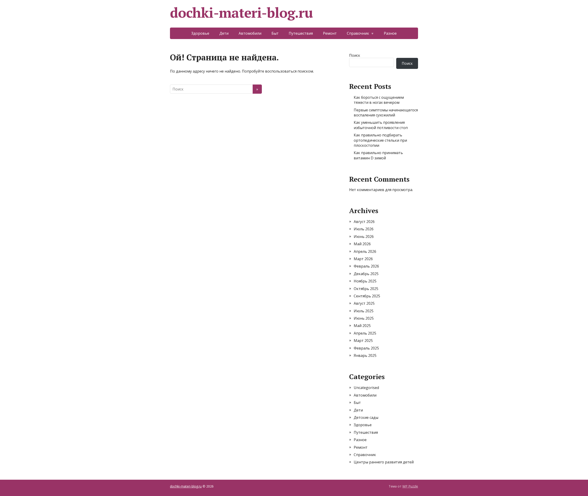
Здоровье (200, 33)
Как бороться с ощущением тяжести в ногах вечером (379, 100)
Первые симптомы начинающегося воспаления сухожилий (386, 112)
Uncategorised (366, 387)
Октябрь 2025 (366, 288)
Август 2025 (364, 303)
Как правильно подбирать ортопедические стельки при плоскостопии (380, 140)
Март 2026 (363, 258)
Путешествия (301, 33)
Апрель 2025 (365, 333)
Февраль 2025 (366, 348)
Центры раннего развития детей (384, 462)
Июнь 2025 (364, 318)
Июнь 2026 (364, 236)
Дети (224, 33)
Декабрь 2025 (366, 273)
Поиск (354, 55)
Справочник (358, 33)
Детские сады (366, 417)
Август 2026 (364, 221)
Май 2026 (362, 243)
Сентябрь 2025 (367, 296)
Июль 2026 (363, 228)
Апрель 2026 (365, 251)
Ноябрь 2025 (365, 281)
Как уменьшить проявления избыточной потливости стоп (381, 125)
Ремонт (330, 33)
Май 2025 (362, 325)
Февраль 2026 (366, 266)
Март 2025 (363, 340)
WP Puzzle (410, 486)
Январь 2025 (365, 355)
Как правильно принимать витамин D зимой (378, 155)
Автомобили (250, 33)
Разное (390, 33)
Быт (275, 33)
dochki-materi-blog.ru (241, 12)
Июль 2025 (363, 310)
